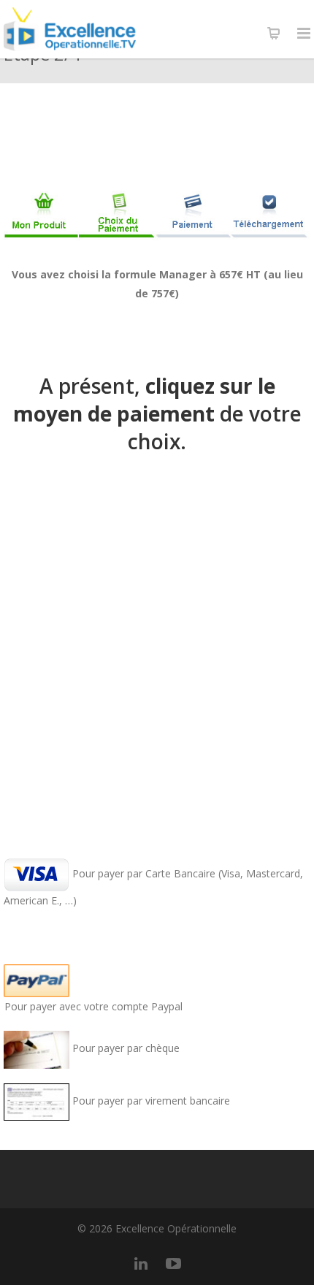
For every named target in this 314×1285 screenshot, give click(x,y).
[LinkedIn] (141, 1263)
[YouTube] (173, 1263)
